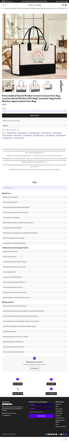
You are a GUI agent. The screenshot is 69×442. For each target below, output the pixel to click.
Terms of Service (60, 418)
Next (65, 46)
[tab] (34, 126)
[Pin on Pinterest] (63, 8)
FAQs (57, 406)
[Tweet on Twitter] (62, 8)
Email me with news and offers (37, 411)
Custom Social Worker (34, 133)
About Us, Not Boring (61, 426)
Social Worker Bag (50, 135)
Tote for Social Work (19, 138)
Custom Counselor (22, 133)
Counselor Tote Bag (12, 133)
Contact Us (58, 404)
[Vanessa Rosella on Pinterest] (4, 1)
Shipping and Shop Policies (60, 421)
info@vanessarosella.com (9, 413)
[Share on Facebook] (60, 8)
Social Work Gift (18, 135)
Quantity (4, 108)
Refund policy (59, 411)
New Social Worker (7, 135)
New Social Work (57, 133)
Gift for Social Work (46, 133)
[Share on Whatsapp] (65, 8)
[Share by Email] (66, 8)
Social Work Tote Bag (39, 135)
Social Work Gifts (27, 135)
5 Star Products (51, 393)
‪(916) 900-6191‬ (6, 415)
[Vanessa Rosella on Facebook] (2, 1)
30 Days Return (17, 393)
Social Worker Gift (61, 135)
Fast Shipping (18, 384)
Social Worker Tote (7, 138)
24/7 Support (51, 384)
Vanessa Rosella (12, 434)
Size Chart (58, 415)
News (57, 424)
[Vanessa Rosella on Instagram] (6, 1)
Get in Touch (34, 368)
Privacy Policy (59, 409)
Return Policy (59, 413)
